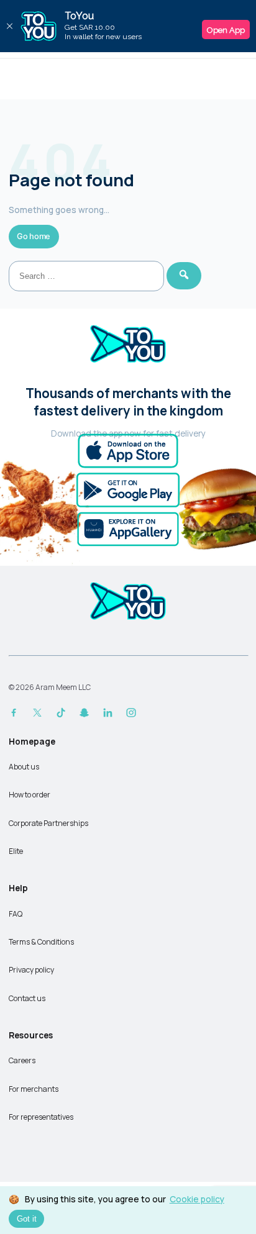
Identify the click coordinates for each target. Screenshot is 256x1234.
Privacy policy (31, 969)
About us (24, 766)
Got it (27, 1218)
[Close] (9, 26)
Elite (16, 851)
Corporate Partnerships (48, 823)
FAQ (15, 914)
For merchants (33, 1089)
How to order (29, 794)
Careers (22, 1060)
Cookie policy (197, 1199)
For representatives (41, 1117)
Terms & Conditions (41, 942)
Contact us (27, 998)
